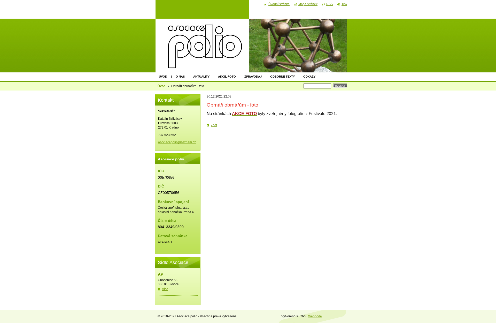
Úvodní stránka (279, 4)
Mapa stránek (307, 4)
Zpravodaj (253, 76)
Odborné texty (282, 76)
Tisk (344, 4)
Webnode (315, 316)
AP (160, 274)
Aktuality (201, 76)
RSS (329, 4)
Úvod (163, 76)
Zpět (214, 125)
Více (165, 289)
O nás (180, 76)
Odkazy (309, 76)
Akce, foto (227, 76)
